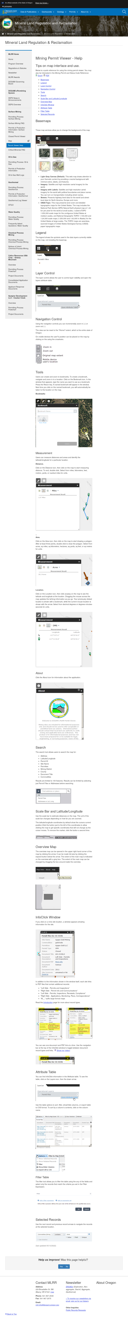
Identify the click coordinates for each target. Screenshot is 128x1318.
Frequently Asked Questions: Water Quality (18, 224)
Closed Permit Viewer (16, 136)
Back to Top (12, 1314)
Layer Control (46, 86)
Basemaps (45, 79)
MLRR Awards (14, 77)
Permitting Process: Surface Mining (16, 117)
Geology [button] (62, 11)
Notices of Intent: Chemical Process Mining (18, 247)
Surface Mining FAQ (16, 123)
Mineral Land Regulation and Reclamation (23, 33)
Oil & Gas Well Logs (16, 175)
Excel (40, 75)
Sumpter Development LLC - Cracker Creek (17, 297)
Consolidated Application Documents (18, 281)
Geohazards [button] (48, 11)
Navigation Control (48, 89)
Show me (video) (63, 1050)
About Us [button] (86, 11)
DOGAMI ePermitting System (17, 91)
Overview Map (46, 101)
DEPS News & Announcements (14, 99)
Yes (61, 1266)
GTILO (11, 205)
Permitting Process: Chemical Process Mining (18, 241)
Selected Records (48, 114)
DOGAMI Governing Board (16, 82)
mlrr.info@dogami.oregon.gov (47, 1305)
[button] (7, 6)
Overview (12, 264)
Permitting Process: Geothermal (16, 188)
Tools (43, 92)
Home (10, 59)
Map (10, 141)
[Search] (124, 12)
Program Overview (15, 63)
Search (43, 95)
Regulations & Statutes (17, 68)
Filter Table (45, 111)
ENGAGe (69, 1286)
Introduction (48, 1002)
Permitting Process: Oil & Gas (18, 163)
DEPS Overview (14, 104)
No (67, 1266)
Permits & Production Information (16, 169)
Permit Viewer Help (15, 145)
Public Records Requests (76, 1310)
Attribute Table (46, 108)
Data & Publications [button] (30, 11)
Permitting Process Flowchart (15, 270)
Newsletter (12, 72)
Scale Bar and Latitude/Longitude (54, 98)
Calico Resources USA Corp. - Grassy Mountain (18, 257)
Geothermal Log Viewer (17, 200)
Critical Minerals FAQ (16, 150)
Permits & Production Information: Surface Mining (16, 129)
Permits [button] (74, 11)
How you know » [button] (41, 3)
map (52, 1292)
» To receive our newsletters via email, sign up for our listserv (78, 1299)
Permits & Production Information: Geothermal (18, 195)
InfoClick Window (47, 104)
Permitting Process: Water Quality (16, 218)
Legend (44, 83)
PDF (47, 75)
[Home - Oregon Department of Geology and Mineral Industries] (3, 33)
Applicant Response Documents (16, 287)
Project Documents (15, 275)
